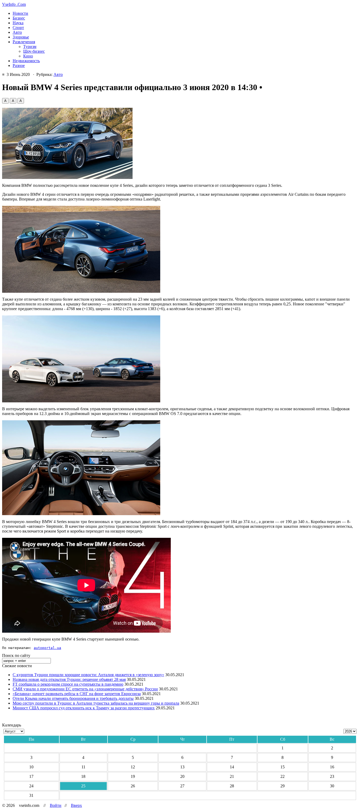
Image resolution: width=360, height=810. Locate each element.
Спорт (18, 27)
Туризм (29, 46)
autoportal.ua (47, 648)
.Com (14, 4)
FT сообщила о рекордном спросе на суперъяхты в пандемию (68, 684)
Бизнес (19, 18)
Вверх (76, 805)
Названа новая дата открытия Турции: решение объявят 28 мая (69, 679)
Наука (18, 23)
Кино (28, 56)
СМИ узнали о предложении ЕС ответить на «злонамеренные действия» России (85, 689)
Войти (55, 805)
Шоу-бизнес (34, 51)
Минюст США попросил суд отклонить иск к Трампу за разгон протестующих (84, 708)
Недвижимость (26, 60)
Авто (17, 32)
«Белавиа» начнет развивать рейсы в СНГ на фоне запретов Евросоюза (77, 693)
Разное (19, 65)
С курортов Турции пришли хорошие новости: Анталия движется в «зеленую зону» (88, 674)
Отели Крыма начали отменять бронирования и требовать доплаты (73, 698)
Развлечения (24, 42)
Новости (20, 13)
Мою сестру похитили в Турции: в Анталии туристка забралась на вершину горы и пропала (96, 703)
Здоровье (21, 37)
